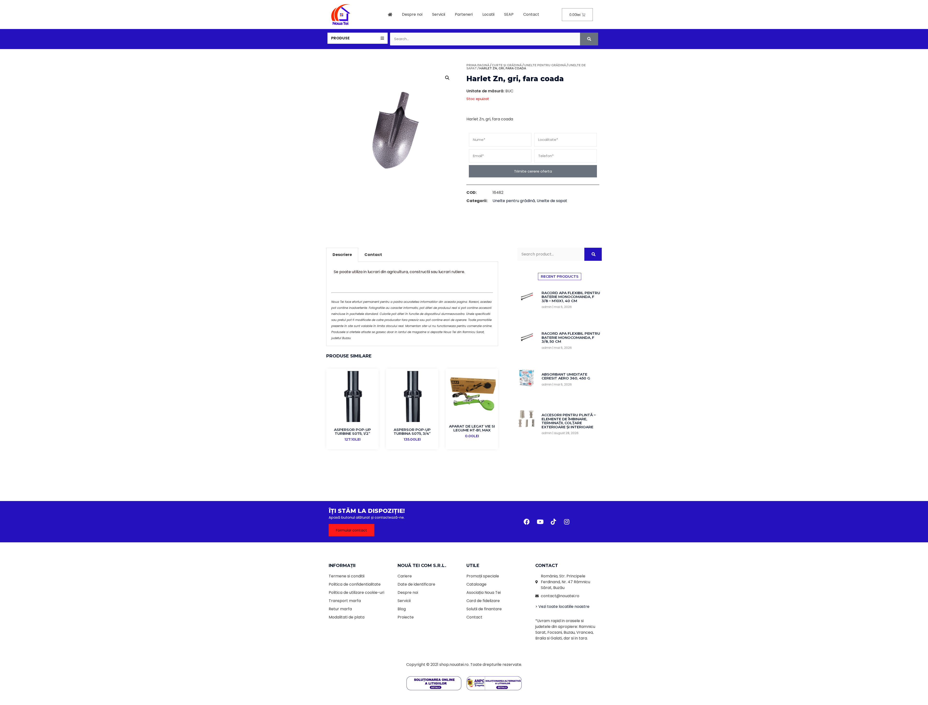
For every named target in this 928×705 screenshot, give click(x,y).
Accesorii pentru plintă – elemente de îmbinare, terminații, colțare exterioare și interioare (569, 421)
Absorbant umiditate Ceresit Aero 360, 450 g (566, 376)
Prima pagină (477, 65)
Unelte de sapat (552, 201)
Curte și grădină (507, 65)
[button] (351, 530)
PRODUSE (340, 38)
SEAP (509, 14)
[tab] (357, 38)
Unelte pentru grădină (545, 65)
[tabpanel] (412, 304)
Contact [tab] (373, 254)
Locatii (488, 14)
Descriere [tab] (342, 254)
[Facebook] (527, 522)
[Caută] (589, 39)
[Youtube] (540, 522)
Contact (531, 14)
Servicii (438, 14)
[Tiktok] (553, 522)
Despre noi (412, 14)
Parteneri (464, 14)
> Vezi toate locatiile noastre (562, 606)
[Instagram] (567, 522)
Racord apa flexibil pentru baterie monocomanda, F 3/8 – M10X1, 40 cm (571, 297)
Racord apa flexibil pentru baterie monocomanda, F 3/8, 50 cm (571, 337)
